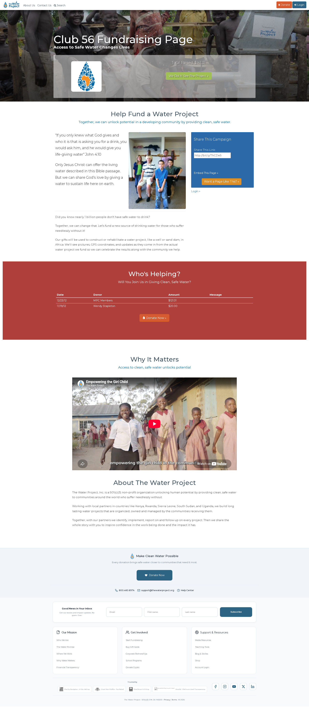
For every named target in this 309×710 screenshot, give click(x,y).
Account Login (202, 667)
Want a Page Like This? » (221, 181)
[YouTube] (234, 686)
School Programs (134, 660)
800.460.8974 (126, 590)
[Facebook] (215, 686)
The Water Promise (65, 647)
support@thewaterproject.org (157, 590)
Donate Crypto (132, 667)
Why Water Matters (66, 660)
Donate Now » (155, 318)
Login (300, 4)
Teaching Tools (202, 647)
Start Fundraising (134, 640)
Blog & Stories (201, 654)
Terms (174, 700)
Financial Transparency (68, 667)
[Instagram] (224, 686)
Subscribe (236, 612)
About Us (29, 5)
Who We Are (62, 640)
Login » (195, 191)
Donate (285, 4)
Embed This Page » (206, 173)
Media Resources (203, 640)
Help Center (187, 590)
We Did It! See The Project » (189, 76)
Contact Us (44, 5)
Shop (197, 660)
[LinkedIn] (252, 686)
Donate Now (157, 575)
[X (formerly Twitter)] (243, 686)
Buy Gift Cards (132, 647)
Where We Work (64, 654)
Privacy (167, 700)
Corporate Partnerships (136, 654)
